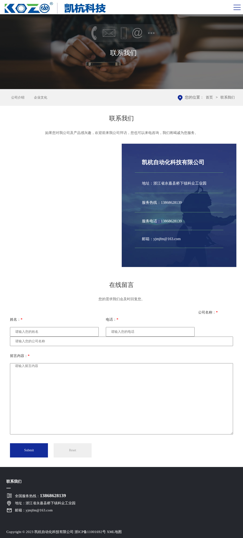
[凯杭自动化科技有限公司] (54, 8)
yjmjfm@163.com (167, 239)
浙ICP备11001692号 (90, 532)
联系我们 (227, 97)
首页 (209, 97)
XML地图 (114, 532)
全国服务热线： (40, 495)
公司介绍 (17, 97)
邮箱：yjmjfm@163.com (34, 510)
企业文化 (40, 97)
